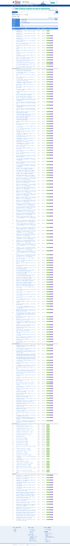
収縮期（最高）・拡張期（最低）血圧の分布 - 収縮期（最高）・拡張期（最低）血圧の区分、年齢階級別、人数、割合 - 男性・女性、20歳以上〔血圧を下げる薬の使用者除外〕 (26, 106)
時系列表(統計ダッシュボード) (34, 537)
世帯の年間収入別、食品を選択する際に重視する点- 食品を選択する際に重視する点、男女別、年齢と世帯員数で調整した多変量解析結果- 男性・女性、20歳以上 (25, 421)
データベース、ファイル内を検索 (23, 14)
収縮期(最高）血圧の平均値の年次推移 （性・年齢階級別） (23, 464)
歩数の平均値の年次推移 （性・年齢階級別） (22, 453)
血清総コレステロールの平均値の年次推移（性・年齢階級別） (24, 470)
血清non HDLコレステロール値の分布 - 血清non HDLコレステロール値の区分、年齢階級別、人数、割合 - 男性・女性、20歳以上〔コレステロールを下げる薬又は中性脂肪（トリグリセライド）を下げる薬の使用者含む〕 (26, 231)
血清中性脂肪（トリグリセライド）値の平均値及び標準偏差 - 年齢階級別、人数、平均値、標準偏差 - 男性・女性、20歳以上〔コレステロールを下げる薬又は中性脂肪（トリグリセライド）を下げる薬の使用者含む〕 (26, 248)
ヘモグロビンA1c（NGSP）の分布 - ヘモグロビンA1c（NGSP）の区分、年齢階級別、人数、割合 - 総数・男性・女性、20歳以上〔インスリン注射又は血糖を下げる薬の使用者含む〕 (26, 156)
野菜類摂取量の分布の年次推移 (20, 436)
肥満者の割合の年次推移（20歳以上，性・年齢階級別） (23, 448)
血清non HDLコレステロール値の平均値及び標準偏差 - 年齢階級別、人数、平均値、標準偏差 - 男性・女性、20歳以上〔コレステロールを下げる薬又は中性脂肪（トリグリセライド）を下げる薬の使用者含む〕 (26, 235)
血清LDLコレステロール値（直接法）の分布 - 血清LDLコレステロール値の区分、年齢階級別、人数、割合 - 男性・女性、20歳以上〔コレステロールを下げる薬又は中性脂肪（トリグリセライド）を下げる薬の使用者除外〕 (26, 211)
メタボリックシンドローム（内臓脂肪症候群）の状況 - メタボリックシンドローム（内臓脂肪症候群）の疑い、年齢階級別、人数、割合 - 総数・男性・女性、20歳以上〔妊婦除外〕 (26, 307)
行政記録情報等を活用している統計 (50, 537)
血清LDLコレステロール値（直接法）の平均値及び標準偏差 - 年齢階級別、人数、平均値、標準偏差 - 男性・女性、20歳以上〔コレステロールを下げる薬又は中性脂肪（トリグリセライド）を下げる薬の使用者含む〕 (26, 207)
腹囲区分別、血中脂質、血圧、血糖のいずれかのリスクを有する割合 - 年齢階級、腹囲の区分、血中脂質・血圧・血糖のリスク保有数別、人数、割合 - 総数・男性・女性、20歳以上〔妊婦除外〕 (26, 310)
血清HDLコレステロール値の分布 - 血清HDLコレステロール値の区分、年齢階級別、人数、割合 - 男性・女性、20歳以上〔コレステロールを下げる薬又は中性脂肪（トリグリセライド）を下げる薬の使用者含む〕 (26, 191)
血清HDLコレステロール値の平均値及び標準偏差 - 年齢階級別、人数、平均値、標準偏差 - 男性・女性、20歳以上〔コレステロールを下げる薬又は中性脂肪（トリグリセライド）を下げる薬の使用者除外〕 (26, 201)
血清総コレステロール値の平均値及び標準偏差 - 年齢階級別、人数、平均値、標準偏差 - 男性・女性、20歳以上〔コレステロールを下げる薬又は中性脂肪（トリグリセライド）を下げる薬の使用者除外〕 (26, 188)
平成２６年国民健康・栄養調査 (25, 22)
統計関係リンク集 (48, 541)
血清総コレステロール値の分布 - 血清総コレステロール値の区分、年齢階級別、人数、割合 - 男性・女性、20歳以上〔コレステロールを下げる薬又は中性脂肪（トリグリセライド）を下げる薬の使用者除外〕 (26, 185)
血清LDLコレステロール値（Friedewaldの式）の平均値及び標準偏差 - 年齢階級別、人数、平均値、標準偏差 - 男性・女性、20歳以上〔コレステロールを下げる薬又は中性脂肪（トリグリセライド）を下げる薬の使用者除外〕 (26, 228)
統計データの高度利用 (26, 5)
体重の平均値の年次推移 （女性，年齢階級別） (22, 444)
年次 (22, 24)
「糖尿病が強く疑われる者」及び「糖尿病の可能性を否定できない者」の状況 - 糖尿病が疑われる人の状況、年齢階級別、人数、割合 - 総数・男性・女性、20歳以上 (26, 322)
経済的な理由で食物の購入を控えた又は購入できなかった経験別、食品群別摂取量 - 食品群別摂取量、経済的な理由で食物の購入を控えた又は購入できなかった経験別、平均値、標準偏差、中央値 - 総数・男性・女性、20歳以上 (26, 358)
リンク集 (36, 5)
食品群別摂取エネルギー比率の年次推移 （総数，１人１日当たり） (25, 431)
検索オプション (14, 13)
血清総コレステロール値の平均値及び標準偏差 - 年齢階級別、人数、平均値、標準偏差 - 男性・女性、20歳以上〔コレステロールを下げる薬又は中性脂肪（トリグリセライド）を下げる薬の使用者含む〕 (26, 182)
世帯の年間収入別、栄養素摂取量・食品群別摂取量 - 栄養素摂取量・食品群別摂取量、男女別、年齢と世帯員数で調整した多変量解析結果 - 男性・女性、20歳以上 (26, 418)
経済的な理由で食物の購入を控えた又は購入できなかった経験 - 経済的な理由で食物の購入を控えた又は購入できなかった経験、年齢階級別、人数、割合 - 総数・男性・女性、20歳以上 (26, 346)
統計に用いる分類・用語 (49, 533)
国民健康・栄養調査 (24, 19)
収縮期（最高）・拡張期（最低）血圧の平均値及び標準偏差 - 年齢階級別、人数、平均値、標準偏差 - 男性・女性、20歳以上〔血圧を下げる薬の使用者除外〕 (26, 109)
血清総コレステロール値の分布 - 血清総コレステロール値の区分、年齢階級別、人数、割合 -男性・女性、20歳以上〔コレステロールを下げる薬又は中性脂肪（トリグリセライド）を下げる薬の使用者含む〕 (26, 178)
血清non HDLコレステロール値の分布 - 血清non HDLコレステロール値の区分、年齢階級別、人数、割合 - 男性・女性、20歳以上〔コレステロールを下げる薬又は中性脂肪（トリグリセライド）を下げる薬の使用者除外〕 (26, 238)
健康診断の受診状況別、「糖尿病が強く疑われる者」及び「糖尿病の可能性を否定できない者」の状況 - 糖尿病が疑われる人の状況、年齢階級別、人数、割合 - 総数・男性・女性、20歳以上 (26, 505)
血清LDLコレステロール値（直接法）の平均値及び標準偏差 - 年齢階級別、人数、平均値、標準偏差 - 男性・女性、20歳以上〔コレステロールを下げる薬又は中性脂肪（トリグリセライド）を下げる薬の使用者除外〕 (26, 214)
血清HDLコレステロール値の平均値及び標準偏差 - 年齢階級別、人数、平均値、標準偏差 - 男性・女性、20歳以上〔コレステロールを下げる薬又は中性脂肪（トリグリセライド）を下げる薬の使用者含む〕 (26, 194)
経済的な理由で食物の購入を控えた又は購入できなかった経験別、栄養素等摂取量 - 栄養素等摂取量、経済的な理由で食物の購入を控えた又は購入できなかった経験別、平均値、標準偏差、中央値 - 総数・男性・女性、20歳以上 (26, 355)
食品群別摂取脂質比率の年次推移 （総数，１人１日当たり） (24, 434)
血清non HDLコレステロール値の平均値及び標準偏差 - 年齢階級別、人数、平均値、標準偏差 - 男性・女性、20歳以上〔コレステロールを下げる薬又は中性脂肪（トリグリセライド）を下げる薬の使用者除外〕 (26, 241)
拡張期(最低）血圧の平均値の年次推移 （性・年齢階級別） (23, 466)
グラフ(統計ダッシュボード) (33, 536)
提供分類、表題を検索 (15, 14)
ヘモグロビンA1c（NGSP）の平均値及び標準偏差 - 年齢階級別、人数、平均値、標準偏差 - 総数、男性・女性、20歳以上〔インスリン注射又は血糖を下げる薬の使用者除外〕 (26, 165)
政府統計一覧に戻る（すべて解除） (53, 10)
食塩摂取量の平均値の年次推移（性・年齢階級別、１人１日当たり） (25, 426)
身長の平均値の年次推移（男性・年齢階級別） (22, 439)
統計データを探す (14, 5)
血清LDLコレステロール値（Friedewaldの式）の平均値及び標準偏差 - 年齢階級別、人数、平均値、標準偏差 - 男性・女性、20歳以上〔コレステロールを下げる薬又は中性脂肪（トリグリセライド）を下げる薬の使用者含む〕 (26, 221)
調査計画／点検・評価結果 (49, 536)
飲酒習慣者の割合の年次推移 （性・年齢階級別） (22, 461)
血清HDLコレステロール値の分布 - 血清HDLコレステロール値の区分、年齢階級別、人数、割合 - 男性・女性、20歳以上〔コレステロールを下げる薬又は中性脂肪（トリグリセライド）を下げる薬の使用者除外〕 (26, 198)
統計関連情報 (31, 5)
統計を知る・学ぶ (48, 540)
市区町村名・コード (48, 534)
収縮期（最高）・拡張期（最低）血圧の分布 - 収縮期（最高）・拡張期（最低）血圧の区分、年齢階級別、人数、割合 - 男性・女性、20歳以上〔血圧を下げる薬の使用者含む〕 (26, 100)
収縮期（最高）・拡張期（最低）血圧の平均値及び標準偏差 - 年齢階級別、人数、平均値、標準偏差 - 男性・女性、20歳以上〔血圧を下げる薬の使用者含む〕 (26, 103)
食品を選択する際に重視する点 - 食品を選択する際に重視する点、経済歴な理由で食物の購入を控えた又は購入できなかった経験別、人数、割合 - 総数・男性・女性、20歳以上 (26, 351)
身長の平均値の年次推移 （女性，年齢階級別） (22, 441)
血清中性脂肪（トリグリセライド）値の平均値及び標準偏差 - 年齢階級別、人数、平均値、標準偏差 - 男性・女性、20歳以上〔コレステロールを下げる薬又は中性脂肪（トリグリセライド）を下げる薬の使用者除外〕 (26, 255)
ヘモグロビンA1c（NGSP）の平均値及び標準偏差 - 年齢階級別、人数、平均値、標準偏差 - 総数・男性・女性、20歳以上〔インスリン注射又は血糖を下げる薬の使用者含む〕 (26, 159)
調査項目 (47, 535)
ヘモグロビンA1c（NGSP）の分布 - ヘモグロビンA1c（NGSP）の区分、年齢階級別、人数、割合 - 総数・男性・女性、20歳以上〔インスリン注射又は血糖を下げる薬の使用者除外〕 (26, 162)
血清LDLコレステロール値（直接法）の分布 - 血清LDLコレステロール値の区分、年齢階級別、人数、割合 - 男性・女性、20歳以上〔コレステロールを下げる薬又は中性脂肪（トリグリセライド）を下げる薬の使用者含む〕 (26, 204)
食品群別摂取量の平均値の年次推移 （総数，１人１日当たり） (24, 428)
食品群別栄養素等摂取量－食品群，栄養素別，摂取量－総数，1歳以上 (25, 62)
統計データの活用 (20, 5)
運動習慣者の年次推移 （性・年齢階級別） (21, 451)
